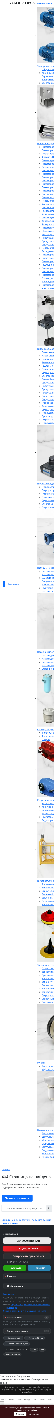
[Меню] (4, 584)
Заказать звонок (44, 3)
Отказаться (34, 1414)
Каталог (11, 1276)
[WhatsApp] (24, 587)
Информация (15, 1286)
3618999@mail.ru (28, 1241)
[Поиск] (24, 584)
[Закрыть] (2, 1403)
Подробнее (27, 1392)
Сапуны (46, 739)
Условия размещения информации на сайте (24, 1311)
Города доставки (27, 1317)
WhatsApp (16, 1267)
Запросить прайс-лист (28, 1256)
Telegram (40, 1267)
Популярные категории (27, 1331)
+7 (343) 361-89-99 (21, 3)
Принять (20, 1414)
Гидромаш (14, 584)
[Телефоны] (24, 580)
